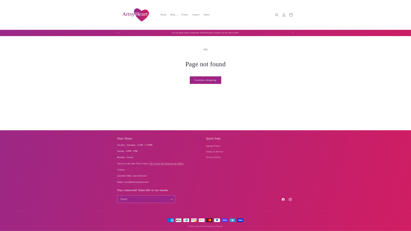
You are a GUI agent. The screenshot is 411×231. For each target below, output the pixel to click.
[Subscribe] (171, 199)
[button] (173, 14)
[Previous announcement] (118, 33)
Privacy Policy (213, 157)
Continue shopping (205, 80)
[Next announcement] (292, 33)
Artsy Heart (200, 226)
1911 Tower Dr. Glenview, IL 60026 (166, 163)
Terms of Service (214, 151)
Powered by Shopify (214, 226)
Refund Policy (213, 146)
